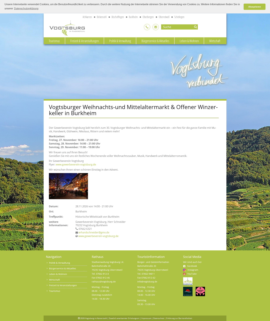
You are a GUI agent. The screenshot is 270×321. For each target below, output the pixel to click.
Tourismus (54, 40)
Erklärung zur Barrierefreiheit (179, 318)
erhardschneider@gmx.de (94, 232)
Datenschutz (158, 318)
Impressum (146, 318)
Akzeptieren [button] (254, 6)
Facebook (192, 265)
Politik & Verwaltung (120, 40)
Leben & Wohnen (189, 40)
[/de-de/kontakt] (147, 27)
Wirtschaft (214, 40)
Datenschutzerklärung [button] (26, 8)
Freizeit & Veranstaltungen (84, 40)
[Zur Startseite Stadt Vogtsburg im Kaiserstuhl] (65, 27)
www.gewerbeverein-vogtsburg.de (76, 164)
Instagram (193, 269)
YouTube (192, 273)
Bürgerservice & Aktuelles (155, 40)
